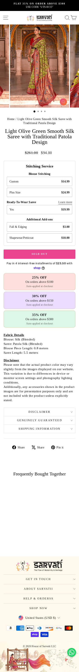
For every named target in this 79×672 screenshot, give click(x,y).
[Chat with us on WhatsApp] (71, 652)
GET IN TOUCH (38, 579)
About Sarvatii (38, 588)
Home (11, 119)
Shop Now (38, 608)
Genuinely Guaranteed (39, 420)
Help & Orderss (38, 598)
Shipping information (39, 428)
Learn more (65, 202)
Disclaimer (39, 411)
